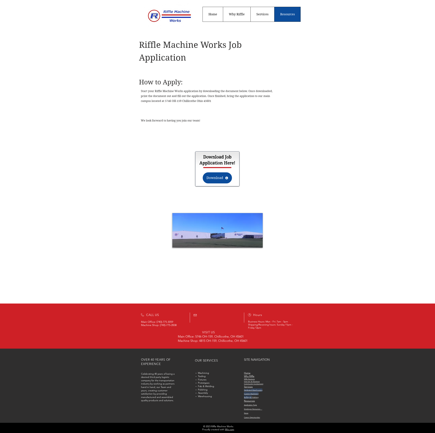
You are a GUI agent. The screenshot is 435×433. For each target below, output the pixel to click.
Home (247, 372)
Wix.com (229, 429)
